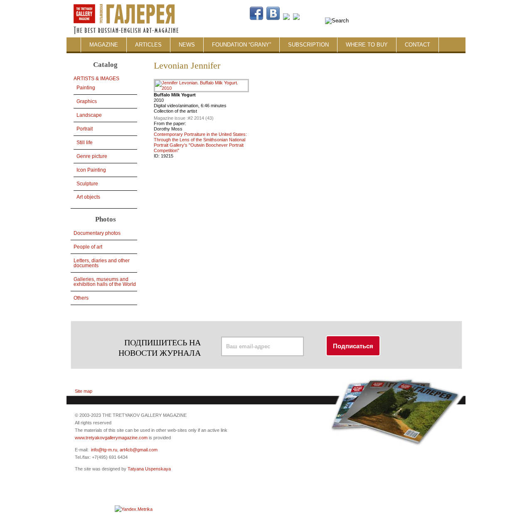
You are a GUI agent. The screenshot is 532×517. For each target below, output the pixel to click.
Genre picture (91, 156)
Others (81, 298)
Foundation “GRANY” (241, 45)
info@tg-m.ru (104, 449)
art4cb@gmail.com (139, 449)
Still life (84, 142)
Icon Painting (91, 170)
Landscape (89, 115)
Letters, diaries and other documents (102, 263)
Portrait (84, 129)
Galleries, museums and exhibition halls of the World (105, 281)
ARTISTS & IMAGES (96, 78)
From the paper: (170, 123)
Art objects (88, 197)
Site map (83, 391)
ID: (157, 155)
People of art (88, 247)
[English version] (419, 18)
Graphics (86, 101)
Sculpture (87, 184)
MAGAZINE (103, 45)
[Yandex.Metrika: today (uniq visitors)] (134, 509)
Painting (85, 88)
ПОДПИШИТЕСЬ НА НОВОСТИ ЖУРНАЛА (159, 347)
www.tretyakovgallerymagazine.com (111, 437)
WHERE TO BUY (367, 45)
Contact (417, 45)
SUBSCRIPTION (308, 45)
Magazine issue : (171, 118)
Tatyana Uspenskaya (149, 468)
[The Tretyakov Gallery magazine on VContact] (273, 18)
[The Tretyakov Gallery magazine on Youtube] (286, 18)
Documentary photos (97, 233)
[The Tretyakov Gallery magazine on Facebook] (256, 18)
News (187, 45)
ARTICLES (148, 45)
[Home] (138, 4)
